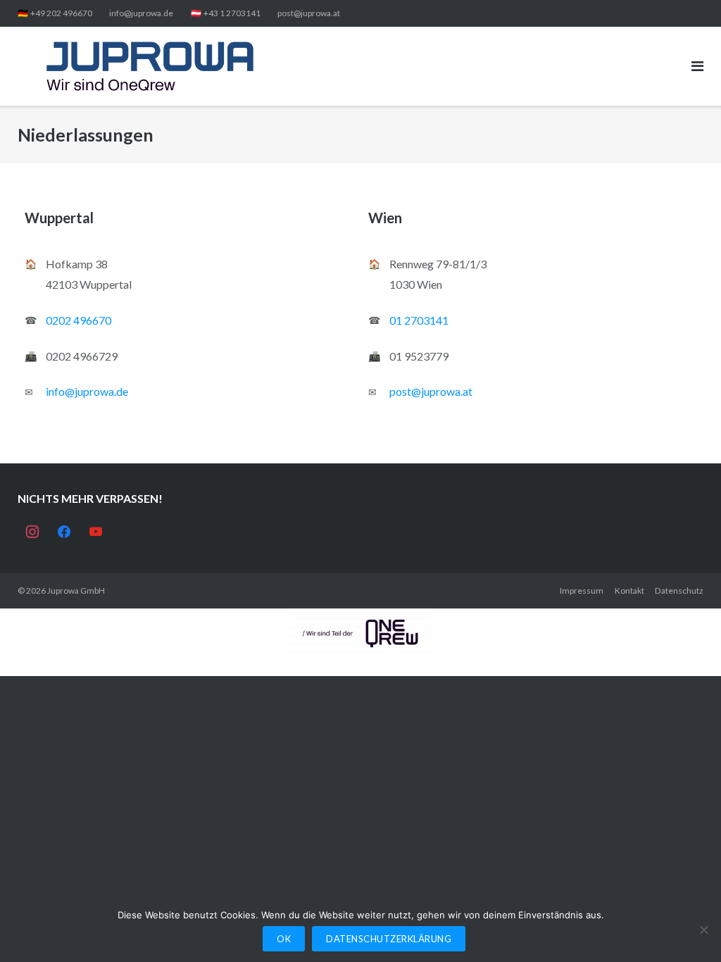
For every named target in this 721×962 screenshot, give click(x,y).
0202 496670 (78, 320)
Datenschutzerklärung (388, 938)
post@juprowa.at (308, 13)
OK (284, 938)
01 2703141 (419, 320)
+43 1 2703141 (232, 13)
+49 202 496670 (61, 13)
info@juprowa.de (141, 13)
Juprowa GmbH (76, 590)
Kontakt (629, 590)
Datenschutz (679, 590)
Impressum (581, 590)
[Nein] (703, 930)
